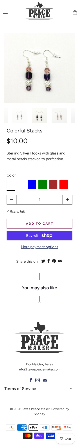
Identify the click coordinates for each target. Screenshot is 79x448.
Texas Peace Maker (36, 409)
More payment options (39, 247)
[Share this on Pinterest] (54, 261)
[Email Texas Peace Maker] (45, 380)
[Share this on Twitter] (43, 261)
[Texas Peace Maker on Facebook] (31, 380)
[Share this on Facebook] (48, 261)
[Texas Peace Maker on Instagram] (37, 380)
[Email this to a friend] (60, 261)
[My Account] (4, 11)
